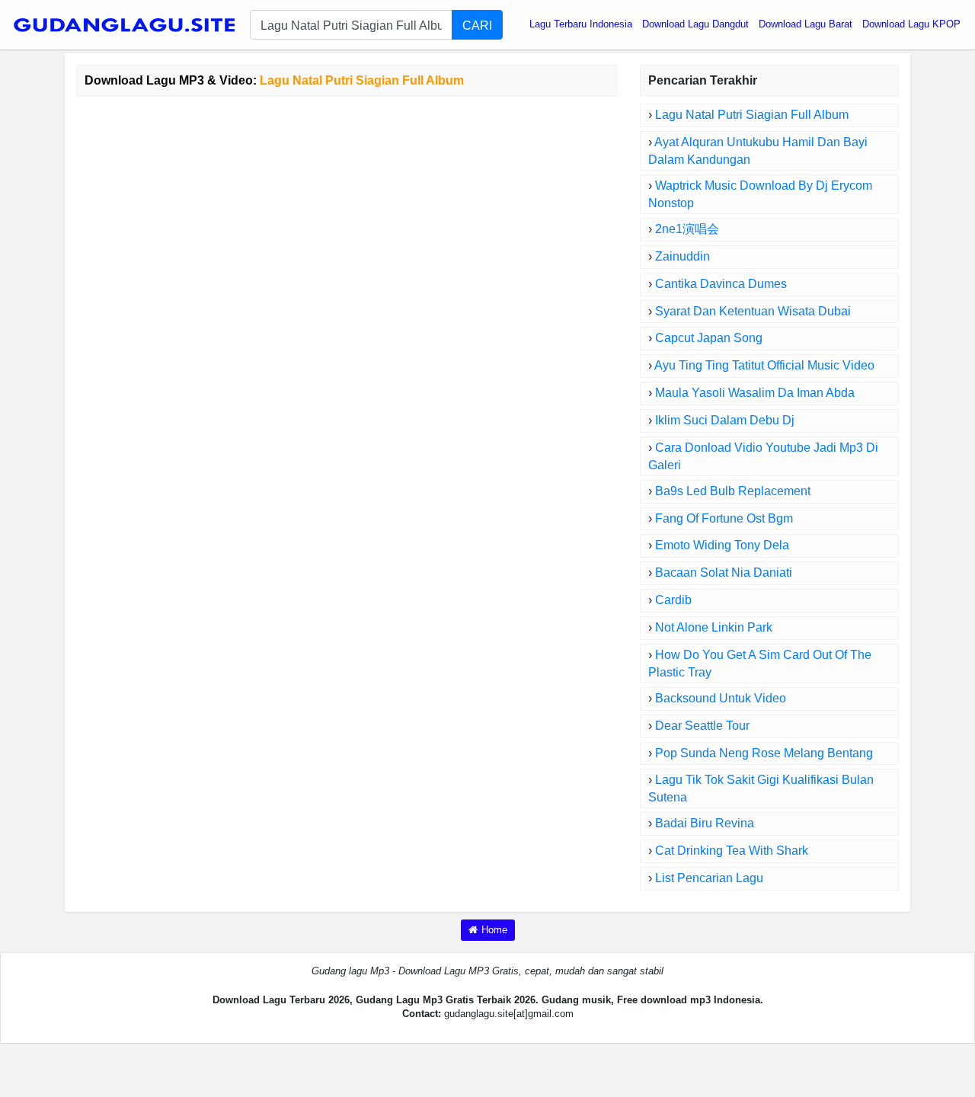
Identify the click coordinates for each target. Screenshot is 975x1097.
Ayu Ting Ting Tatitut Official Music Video (764, 365)
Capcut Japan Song (708, 337)
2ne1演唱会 (687, 228)
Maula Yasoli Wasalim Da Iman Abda (755, 392)
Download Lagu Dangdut (695, 24)
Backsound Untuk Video (720, 698)
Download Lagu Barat (805, 24)
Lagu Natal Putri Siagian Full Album (752, 114)
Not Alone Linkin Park (713, 627)
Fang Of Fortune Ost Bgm (724, 518)
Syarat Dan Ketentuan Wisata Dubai (753, 311)
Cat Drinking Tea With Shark (731, 850)
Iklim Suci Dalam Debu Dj (724, 420)
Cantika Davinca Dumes (721, 283)
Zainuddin (682, 256)
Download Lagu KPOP (911, 24)
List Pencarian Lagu (709, 878)
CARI (477, 25)
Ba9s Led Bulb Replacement (732, 491)
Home (494, 929)
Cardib (673, 599)
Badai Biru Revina (704, 823)
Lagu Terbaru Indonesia (580, 24)
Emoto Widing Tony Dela (722, 545)
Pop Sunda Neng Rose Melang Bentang (764, 753)
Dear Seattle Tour (702, 725)
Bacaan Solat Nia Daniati (723, 572)
